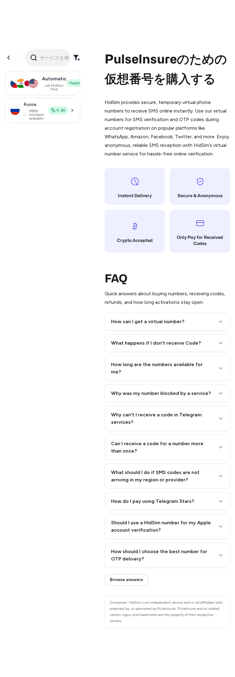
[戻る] (8, 57)
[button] (167, 321)
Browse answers (126, 579)
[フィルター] (76, 57)
